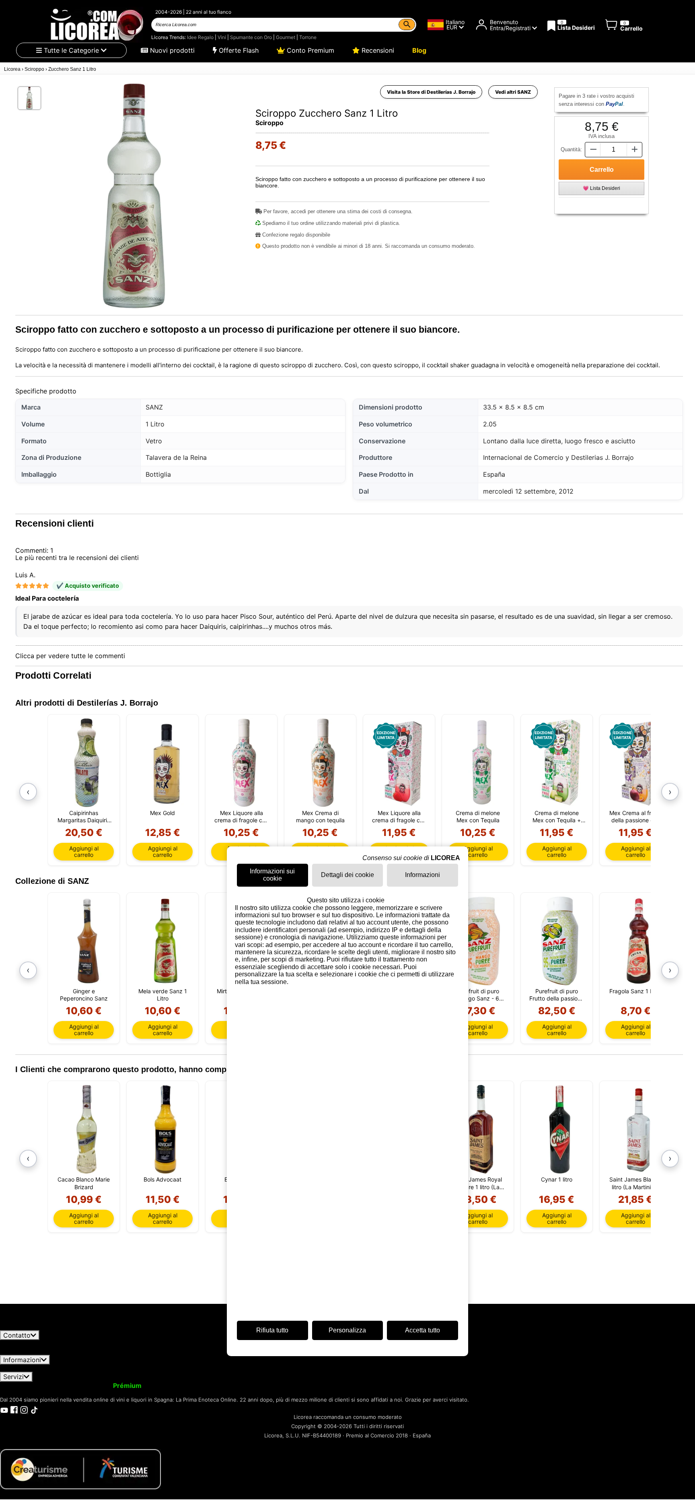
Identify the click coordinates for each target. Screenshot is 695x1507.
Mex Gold (162, 812)
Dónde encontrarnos (461, 1368)
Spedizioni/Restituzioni (180, 1368)
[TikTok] (34, 1410)
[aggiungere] (634, 149)
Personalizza (347, 1330)
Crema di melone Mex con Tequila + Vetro (557, 816)
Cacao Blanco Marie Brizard (84, 1183)
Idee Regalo (200, 37)
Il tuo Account (27, 1385)
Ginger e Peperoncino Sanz (84, 995)
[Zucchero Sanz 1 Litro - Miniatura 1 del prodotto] (29, 98)
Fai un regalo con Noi (251, 1385)
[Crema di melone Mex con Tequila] (481, 763)
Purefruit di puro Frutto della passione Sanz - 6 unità (556, 995)
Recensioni (377, 50)
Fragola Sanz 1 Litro (635, 991)
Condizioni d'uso (30, 1368)
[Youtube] (4, 1410)
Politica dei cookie (395, 1368)
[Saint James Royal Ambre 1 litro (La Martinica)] (481, 1129)
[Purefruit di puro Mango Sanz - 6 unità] (481, 941)
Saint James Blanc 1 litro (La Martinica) (635, 1183)
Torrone (308, 37)
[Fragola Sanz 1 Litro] (638, 941)
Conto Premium (309, 50)
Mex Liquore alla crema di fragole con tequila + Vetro (399, 816)
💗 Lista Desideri (601, 188)
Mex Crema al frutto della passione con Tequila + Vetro (635, 816)
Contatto (17, 1335)
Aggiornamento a (100, 1385)
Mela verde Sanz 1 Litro (162, 995)
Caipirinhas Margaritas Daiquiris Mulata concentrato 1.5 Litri (84, 816)
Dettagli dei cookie (347, 875)
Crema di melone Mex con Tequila (478, 816)
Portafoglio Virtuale (180, 1385)
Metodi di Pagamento (326, 1368)
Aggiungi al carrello (84, 851)
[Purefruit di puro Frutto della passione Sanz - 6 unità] (559, 941)
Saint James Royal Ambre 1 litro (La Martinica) (478, 1183)
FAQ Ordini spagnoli (254, 1368)
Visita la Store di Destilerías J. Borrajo (431, 92)
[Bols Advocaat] (165, 1129)
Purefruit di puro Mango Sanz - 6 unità (477, 995)
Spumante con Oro (251, 37)
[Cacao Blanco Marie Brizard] (86, 1129)
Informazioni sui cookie (272, 875)
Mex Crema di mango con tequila (320, 816)
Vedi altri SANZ (513, 92)
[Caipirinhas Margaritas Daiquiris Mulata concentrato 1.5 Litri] (86, 763)
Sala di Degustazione (392, 1385)
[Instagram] (24, 1410)
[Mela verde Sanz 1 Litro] (165, 941)
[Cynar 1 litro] (559, 1129)
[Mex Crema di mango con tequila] (323, 763)
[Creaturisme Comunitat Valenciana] (80, 1469)
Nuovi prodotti (171, 50)
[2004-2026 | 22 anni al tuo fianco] (96, 25)
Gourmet (285, 37)
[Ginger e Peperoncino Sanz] (86, 941)
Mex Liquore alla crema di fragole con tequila (241, 816)
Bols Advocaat (162, 1179)
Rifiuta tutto (272, 1330)
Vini (222, 37)
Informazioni (22, 1360)
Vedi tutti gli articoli (36, 1326)
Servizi (13, 1377)
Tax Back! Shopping (324, 1385)
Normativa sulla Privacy (100, 1368)
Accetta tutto (422, 1330)
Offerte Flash (238, 50)
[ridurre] (592, 149)
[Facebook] (14, 1410)
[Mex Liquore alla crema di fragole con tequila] (244, 763)
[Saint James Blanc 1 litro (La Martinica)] (638, 1129)
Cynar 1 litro (556, 1179)
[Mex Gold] (165, 763)
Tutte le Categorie (71, 50)
